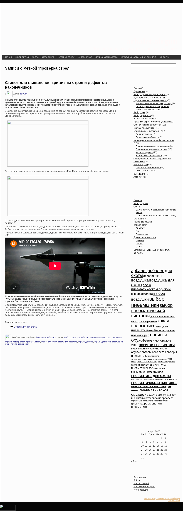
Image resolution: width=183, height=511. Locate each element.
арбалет (139, 270)
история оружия (144, 321)
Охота (136, 88)
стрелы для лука (85, 342)
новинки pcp (140, 335)
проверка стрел (33, 342)
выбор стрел (70, 337)
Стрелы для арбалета (25, 327)
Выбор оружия (140, 203)
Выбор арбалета (142, 115)
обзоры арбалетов (154, 352)
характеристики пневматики (146, 405)
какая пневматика (150, 323)
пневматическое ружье (157, 395)
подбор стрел (19, 342)
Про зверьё (139, 91)
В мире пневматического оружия (152, 146)
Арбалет (140, 228)
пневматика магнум (141, 379)
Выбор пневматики (143, 118)
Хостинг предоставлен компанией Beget (162, 498)
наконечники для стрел (100, 337)
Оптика (139, 243)
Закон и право (140, 164)
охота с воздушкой (166, 362)
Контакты (138, 253)
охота (133, 362)
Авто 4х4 (137, 177)
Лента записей (141, 483)
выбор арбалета (142, 293)
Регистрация (139, 477)
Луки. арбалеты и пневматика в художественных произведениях (150, 99)
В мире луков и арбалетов (149, 155)
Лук (137, 231)
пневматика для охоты (151, 375)
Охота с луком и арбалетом (147, 125)
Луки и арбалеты (144, 170)
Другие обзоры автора (144, 237)
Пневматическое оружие (148, 167)
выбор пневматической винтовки (152, 310)
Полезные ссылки (142, 222)
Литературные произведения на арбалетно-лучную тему (152, 107)
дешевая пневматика (162, 316)
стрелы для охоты (102, 342)
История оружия (144, 152)
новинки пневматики (157, 345)
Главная (137, 200)
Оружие (140, 240)
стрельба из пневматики (142, 401)
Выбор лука (139, 112)
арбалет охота (152, 275)
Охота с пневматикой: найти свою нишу (156, 215)
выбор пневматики (147, 302)
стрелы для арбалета (67, 342)
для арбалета (83, 337)
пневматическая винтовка (154, 382)
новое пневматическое (143, 348)
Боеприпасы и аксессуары (146, 131)
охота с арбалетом (147, 361)
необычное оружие (162, 330)
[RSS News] (5, 500)
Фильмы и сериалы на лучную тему (154, 103)
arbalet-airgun (152, 41)
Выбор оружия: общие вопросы (149, 94)
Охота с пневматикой (144, 128)
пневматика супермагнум (164, 379)
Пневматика (142, 234)
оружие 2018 (165, 359)
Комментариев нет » (20, 344)
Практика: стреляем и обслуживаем (151, 121)
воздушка (140, 280)
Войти (136, 480)
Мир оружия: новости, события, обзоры (153, 140)
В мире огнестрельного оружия (151, 149)
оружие (154, 359)
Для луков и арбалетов (45, 337)
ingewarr (23, 94)
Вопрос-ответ (140, 225)
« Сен (134, 461)
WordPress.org (140, 490)
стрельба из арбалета (159, 398)
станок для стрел (49, 342)
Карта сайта (139, 218)
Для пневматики (144, 134)
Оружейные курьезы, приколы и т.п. (151, 250)
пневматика (154, 371)
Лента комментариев (144, 486)
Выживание (139, 174)
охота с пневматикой (141, 365)
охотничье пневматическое (149, 366)
